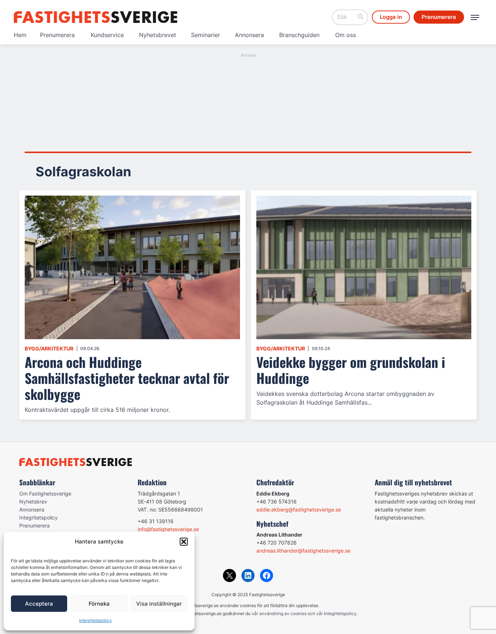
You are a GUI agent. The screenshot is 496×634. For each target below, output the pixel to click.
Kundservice (107, 35)
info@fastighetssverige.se (168, 529)
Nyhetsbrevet (157, 35)
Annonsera (249, 35)
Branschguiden (299, 35)
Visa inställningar (159, 603)
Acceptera (39, 603)
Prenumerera (57, 35)
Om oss (345, 35)
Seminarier (205, 35)
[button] (183, 541)
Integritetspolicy (95, 620)
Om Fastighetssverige (45, 493)
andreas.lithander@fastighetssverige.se (303, 550)
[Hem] (95, 17)
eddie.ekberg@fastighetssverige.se (298, 509)
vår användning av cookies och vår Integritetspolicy (304, 613)
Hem (20, 35)
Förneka (99, 603)
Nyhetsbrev (33, 501)
